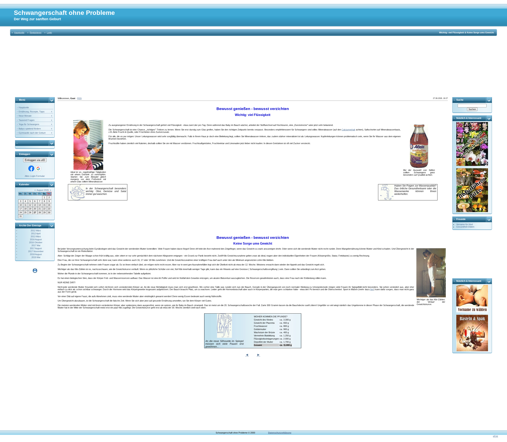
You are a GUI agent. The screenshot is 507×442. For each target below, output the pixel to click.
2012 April (35, 233)
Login (49, 32)
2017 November (36, 251)
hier (372, 289)
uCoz (495, 436)
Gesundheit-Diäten (465, 227)
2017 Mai (35, 245)
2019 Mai (35, 257)
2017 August (36, 248)
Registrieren (35, 32)
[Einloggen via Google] (38, 168)
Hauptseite (19, 32)
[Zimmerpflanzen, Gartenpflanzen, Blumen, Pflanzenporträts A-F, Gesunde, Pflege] (472, 123)
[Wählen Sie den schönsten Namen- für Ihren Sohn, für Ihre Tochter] (472, 286)
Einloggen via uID (35, 160)
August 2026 (43, 190)
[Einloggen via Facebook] (31, 168)
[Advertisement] (253, 66)
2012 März (36, 230)
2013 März (36, 236)
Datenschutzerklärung (279, 432)
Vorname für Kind (464, 224)
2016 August (36, 239)
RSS (79, 98)
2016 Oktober (35, 242)
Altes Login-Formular (35, 176)
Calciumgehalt (348, 129)
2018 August (36, 254)
